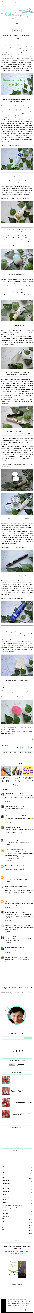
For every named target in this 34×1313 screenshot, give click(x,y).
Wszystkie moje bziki (11, 957)
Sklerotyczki (4, 450)
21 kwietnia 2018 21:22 (17, 936)
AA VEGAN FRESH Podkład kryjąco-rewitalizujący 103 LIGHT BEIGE (17, 781)
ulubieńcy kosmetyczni (25, 752)
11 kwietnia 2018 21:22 (18, 901)
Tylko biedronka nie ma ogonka (21, 1102)
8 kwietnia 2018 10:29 (20, 816)
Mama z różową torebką (12, 886)
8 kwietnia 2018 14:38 (16, 849)
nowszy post (6, 760)
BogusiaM (8, 901)
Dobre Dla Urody (10, 912)
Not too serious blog (11, 840)
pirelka (7, 849)
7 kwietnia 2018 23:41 (23, 793)
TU (9, 466)
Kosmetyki (6, 752)
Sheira (7, 827)
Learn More (16, 1310)
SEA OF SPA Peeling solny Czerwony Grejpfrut (6, 779)
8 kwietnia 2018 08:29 (19, 806)
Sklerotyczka (9, 816)
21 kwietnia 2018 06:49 (24, 925)
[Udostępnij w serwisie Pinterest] (31, 747)
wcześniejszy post (25, 760)
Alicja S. (7, 936)
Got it (23, 1310)
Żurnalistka (26, 330)
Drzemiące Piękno (10, 925)
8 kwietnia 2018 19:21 (21, 877)
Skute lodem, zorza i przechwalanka (17, 1091)
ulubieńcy (13, 752)
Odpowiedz (8, 801)
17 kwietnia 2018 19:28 (23, 912)
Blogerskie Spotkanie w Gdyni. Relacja (12, 1205)
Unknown (7, 865)
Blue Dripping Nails (17, 1080)
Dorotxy (7, 947)
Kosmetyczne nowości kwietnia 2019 (28, 779)
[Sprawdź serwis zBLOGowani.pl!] (17, 1284)
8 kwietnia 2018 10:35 (15, 827)
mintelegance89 (10, 877)
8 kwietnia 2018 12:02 (25, 840)
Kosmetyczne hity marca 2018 (9, 1208)
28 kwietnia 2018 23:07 (17, 947)
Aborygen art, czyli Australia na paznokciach (21, 1113)
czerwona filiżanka (10, 793)
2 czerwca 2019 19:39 (24, 957)
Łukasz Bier (8, 806)
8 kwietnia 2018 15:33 (17, 865)
